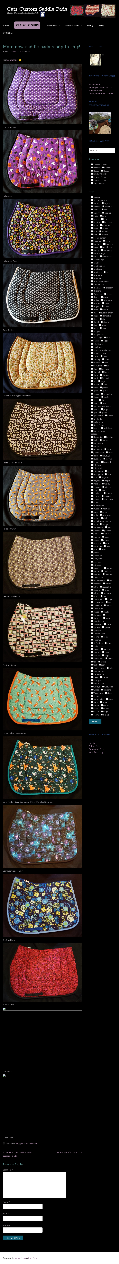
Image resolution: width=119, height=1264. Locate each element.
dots (104, 328)
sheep (96, 612)
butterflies (107, 256)
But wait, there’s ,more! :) (69, 1152)
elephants (97, 347)
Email (6, 1213)
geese (96, 394)
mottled (107, 496)
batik (95, 216)
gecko (105, 390)
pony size (97, 558)
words (96, 708)
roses (96, 596)
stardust (107, 649)
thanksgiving (99, 668)
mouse (96, 499)
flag (95, 369)
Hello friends (95, 84)
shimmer (97, 615)
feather (96, 362)
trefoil (105, 677)
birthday (106, 225)
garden (105, 387)
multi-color (108, 499)
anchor (96, 203)
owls (109, 527)
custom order (107, 312)
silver (107, 615)
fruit (105, 384)
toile (111, 668)
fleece (107, 372)
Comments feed (96, 749)
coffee (96, 300)
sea (109, 602)
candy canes (99, 266)
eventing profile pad (102, 350)
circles (109, 294)
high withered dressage (98, 432)
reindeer (97, 583)
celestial (97, 278)
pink (95, 549)
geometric (107, 394)
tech (103, 665)
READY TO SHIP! (100, 174)
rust (104, 596)
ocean (96, 518)
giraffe (106, 397)
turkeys (96, 686)
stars (106, 652)
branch (104, 234)
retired (108, 583)
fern (106, 362)
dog (95, 325)
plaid (103, 549)
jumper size (98, 452)
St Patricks (98, 643)
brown (108, 241)
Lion (109, 474)
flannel (96, 372)
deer (95, 319)
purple (109, 568)
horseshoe (98, 443)
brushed (97, 244)
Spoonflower (99, 633)
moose (96, 496)
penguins (97, 546)
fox (94, 381)
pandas (107, 530)
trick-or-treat (98, 683)
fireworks (97, 365)
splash (107, 627)
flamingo (105, 369)
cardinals (97, 272)
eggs (105, 340)
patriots (96, 537)
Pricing (101, 25)
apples (96, 209)
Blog (17, 1143)
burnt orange (99, 253)
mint (95, 490)
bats (104, 216)
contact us (12, 59)
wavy (110, 699)
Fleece (96, 171)
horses (105, 440)
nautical (106, 508)
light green (98, 471)
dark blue (106, 315)
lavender (97, 458)
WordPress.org (96, 752)
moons (109, 493)
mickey (107, 483)
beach (96, 219)
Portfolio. (33, 1258)
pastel (96, 533)
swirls (110, 658)
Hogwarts (97, 437)
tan (94, 661)
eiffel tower (98, 344)
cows (106, 303)
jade (108, 449)
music (96, 508)
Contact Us (8, 32)
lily (108, 471)
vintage (96, 696)
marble (96, 483)
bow (95, 234)
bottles (104, 231)
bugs (95, 247)
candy (96, 262)
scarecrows (98, 602)
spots (105, 636)
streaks (96, 655)
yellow (96, 711)
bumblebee (107, 247)
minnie (107, 487)
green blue (98, 415)
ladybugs (106, 455)
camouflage (98, 259)
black (95, 228)
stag (109, 643)
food (95, 378)
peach (106, 540)
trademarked (99, 674)
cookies (96, 303)
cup (95, 312)
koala (110, 452)
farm (106, 359)
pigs (108, 546)
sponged (97, 630)
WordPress (20, 1258)
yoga (105, 711)
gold (104, 403)
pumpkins (97, 568)
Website (6, 1225)
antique (108, 206)
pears (107, 543)
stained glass (99, 646)
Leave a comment (29, 1143)
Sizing (90, 25)
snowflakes (98, 621)
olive (95, 524)
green (104, 412)
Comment (8, 1169)
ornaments (98, 527)
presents (97, 562)
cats (108, 272)
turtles (96, 689)
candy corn (98, 269)
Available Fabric (72, 25)
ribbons (96, 590)
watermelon (98, 699)
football (105, 378)
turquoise (108, 686)
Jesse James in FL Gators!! (101, 93)
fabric (96, 356)
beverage (108, 222)
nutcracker (107, 515)
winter (96, 705)
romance (107, 593)
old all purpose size (102, 521)
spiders (96, 627)
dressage (97, 337)
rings (106, 590)
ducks (108, 337)
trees (95, 677)
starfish (96, 652)
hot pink (97, 446)
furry (95, 387)
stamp (96, 649)
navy (95, 512)
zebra (96, 714)
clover (96, 297)
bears (106, 219)
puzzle (96, 571)
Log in (92, 743)
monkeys (97, 493)
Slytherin (97, 618)
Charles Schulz (100, 284)
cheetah (109, 287)
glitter (103, 400)
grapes (106, 409)
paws (106, 537)
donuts (104, 325)
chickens (97, 291)
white (104, 702)
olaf (105, 518)
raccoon (97, 574)
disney (106, 322)
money (104, 490)
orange (105, 524)
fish (108, 365)
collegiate (107, 300)
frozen (96, 384)
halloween (98, 422)
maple (107, 480)
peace (96, 540)
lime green (98, 474)
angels (107, 203)
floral (95, 375)
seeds (109, 605)
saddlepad (98, 599)
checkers (97, 287)
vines (109, 693)
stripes (107, 655)
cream (106, 306)
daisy (95, 315)
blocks (105, 228)
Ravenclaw (98, 577)
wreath (106, 708)
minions (96, 487)
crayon (96, 306)
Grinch (110, 415)
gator (95, 390)
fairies (105, 356)
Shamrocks (98, 608)
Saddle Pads (51, 25)
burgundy (107, 250)
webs (95, 702)
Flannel (96, 167)
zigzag (106, 714)
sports (96, 636)
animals (96, 206)
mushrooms (98, 505)
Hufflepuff (97, 449)
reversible (106, 587)
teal (95, 665)
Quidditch (107, 571)
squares (97, 640)
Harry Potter (98, 425)
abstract (97, 197)
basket (107, 213)
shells (106, 612)
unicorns (107, 689)
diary (104, 319)
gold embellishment (102, 406)
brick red (97, 241)
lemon (96, 462)
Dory (95, 328)
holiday (109, 437)
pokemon (97, 555)
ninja (95, 515)
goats (95, 403)
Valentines (98, 693)
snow (107, 618)
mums (96, 502)
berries (96, 222)
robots (96, 593)
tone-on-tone (99, 671)
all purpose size (100, 200)
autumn (96, 213)
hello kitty (107, 428)
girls (95, 400)
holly (95, 440)
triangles (97, 680)
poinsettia (97, 552)
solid (108, 624)
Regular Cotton (100, 177)
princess (97, 565)
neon (104, 512)
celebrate (97, 275)
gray (95, 412)
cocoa (105, 297)
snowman (97, 624)
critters (105, 309)
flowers (105, 375)
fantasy (96, 359)
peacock (97, 543)
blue (95, 231)
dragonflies (98, 334)
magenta (105, 477)
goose (96, 409)
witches (106, 705)
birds (95, 225)
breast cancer (99, 238)
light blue (97, 465)
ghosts (96, 397)
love (95, 477)
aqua (106, 209)
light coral (97, 468)
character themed (101, 281)
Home (6, 25)
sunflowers (98, 658)
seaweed (97, 605)
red (110, 580)
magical (96, 480)
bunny (96, 250)
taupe (103, 661)
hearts (96, 428)
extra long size (99, 353)
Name (6, 1202)
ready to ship (99, 580)
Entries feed (94, 746)
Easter (96, 340)
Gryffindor (98, 419)
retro (95, 587)
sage (109, 599)
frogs (102, 381)
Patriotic (106, 533)
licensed (107, 462)
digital (96, 322)
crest (95, 309)
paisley (96, 530)
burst (95, 256)
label (95, 455)
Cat (28, 51)
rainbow (108, 574)
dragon (96, 331)
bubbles (109, 244)
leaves (108, 458)
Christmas (97, 294)
